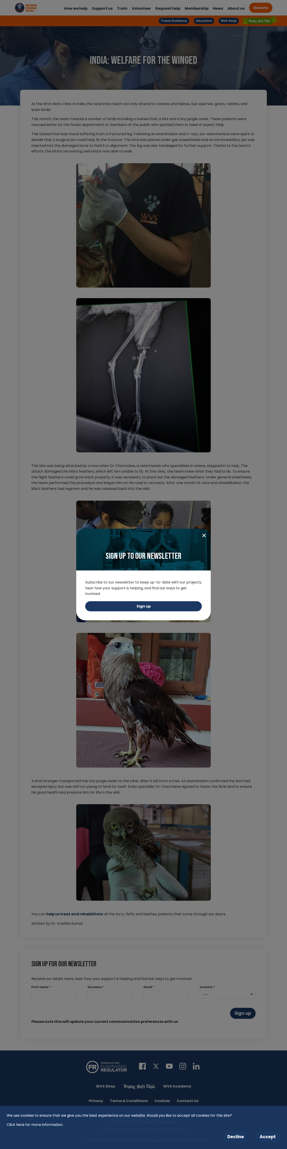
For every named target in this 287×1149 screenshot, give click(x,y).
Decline (235, 1137)
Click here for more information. (35, 1124)
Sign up (144, 606)
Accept (268, 1137)
